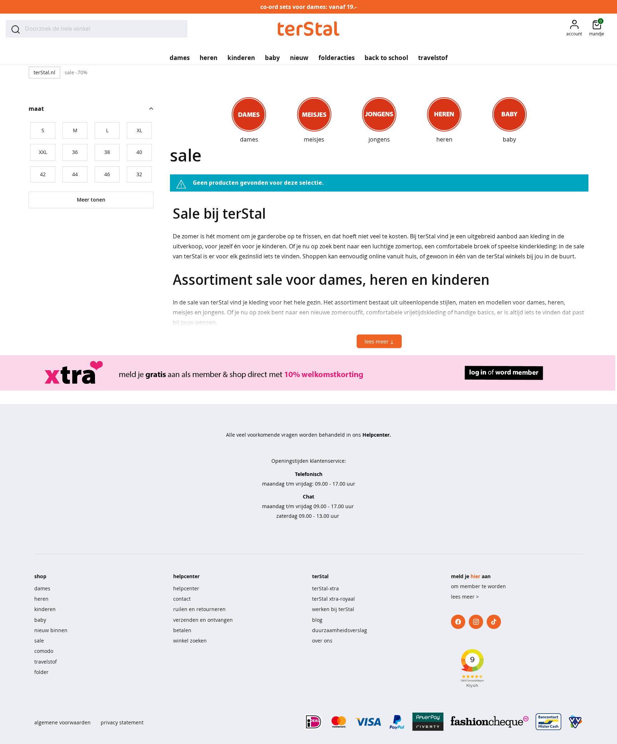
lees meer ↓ (379, 341)
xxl (43, 152)
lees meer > (465, 596)
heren (41, 598)
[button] (574, 28)
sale (39, 640)
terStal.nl (44, 72)
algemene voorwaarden (62, 722)
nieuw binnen (50, 630)
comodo (43, 651)
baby (40, 619)
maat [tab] (36, 109)
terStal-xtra (325, 588)
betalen (182, 630)
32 (139, 174)
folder (41, 672)
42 (43, 174)
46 (107, 174)
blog (317, 619)
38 (107, 152)
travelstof (45, 661)
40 (139, 152)
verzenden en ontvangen (203, 619)
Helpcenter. (376, 434)
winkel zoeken (190, 640)
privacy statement (122, 722)
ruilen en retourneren (199, 609)
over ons (322, 640)
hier (475, 576)
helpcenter (186, 588)
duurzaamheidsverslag (339, 630)
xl (139, 130)
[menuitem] (180, 55)
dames (42, 588)
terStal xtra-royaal (333, 598)
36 (75, 152)
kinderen (45, 609)
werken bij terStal (333, 609)
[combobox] (96, 29)
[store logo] (309, 28)
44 (75, 174)
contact (182, 598)
